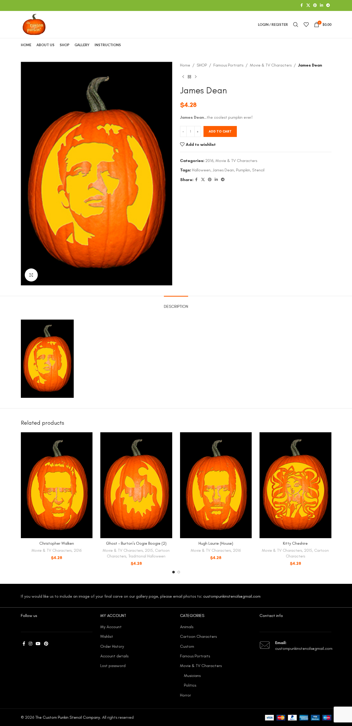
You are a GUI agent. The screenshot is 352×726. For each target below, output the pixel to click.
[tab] (176, 304)
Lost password (113, 665)
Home (185, 65)
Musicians (192, 675)
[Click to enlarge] (31, 274)
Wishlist (106, 636)
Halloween (201, 169)
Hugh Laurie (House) (216, 543)
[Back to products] (189, 77)
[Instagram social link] (30, 644)
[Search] (296, 24)
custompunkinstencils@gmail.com (232, 596)
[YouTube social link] (38, 644)
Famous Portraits (228, 65)
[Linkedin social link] (321, 5)
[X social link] (308, 5)
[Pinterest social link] (315, 5)
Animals (186, 626)
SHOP (202, 65)
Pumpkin (243, 169)
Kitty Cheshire (295, 543)
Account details (114, 655)
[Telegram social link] (328, 5)
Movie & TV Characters (271, 65)
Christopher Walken (56, 543)
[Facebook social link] (302, 5)
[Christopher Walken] (57, 485)
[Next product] (196, 77)
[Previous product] (183, 77)
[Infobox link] (295, 646)
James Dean (223, 169)
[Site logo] (34, 24)
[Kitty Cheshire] (295, 485)
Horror (185, 695)
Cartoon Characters (198, 636)
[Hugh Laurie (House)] (216, 485)
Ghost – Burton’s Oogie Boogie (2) (136, 543)
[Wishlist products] (306, 24)
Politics (190, 685)
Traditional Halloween (146, 556)
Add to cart (220, 131)
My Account (111, 626)
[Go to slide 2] (178, 572)
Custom (187, 646)
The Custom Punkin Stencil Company (67, 717)
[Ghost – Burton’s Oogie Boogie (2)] (136, 485)
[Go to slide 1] (173, 572)
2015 (149, 550)
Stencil (258, 169)
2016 (209, 160)
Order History (112, 646)
